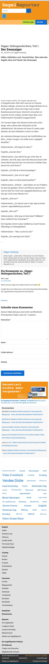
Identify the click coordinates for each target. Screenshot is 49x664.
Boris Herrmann (11, 497)
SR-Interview (43, 481)
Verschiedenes (7, 605)
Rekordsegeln (34, 471)
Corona (4, 490)
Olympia (27, 506)
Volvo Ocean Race (13, 518)
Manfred (5, 419)
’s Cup (10, 534)
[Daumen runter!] (8, 296)
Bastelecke (6, 602)
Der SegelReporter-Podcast (12, 642)
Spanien (5, 570)
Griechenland (7, 566)
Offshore (5, 537)
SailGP (29, 498)
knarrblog (31, 475)
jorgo (4, 427)
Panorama (6, 578)
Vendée (4, 540)
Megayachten (7, 585)
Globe (9, 540)
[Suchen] (28, 11)
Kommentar (6, 320)
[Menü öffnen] (4, 16)
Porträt (44, 502)
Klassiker (5, 588)
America (5, 534)
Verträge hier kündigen (40, 661)
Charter (4, 556)
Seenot (4, 493)
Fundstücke (6, 595)
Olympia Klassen (9, 505)
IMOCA (31, 514)
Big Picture (43, 514)
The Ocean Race (16, 490)
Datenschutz (23, 658)
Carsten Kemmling (8, 630)
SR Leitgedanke (7, 623)
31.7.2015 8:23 (6, 281)
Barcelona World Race (8, 471)
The (3, 544)
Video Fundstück (12, 475)
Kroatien (5, 563)
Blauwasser (29, 490)
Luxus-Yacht (42, 497)
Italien (4, 573)
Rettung (24, 510)
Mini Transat (42, 490)
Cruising (43, 475)
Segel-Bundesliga (10, 486)
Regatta (5, 527)
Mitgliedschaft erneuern (10, 652)
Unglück (42, 505)
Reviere (4, 559)
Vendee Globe (12, 481)
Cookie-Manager (42, 658)
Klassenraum (7, 614)
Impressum (5, 658)
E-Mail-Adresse (7, 352)
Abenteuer (22, 502)
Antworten (4, 300)
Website (4, 362)
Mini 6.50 (19, 514)
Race (12, 544)
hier (13, 264)
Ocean (7, 544)
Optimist (44, 510)
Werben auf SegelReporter (11, 636)
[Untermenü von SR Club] (45, 22)
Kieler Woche (31, 481)
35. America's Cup (8, 502)
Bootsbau (6, 514)
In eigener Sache (8, 626)
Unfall (45, 471)
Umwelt (22, 471)
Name (4, 342)
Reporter (5, 619)
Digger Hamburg (11, 252)
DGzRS (34, 510)
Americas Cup (9, 510)
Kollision (25, 486)
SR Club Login (28, 22)
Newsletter (6, 611)
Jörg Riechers (34, 502)
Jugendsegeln (24, 493)
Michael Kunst (7, 633)
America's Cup (39, 486)
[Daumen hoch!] (1, 296)
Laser (45, 493)
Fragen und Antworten (10, 648)
